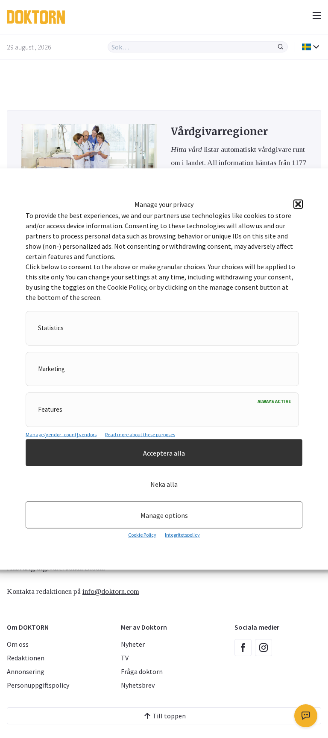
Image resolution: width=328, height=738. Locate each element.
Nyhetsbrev (138, 685)
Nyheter (133, 644)
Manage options (164, 515)
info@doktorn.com (110, 591)
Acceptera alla (164, 452)
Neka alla (164, 483)
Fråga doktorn (142, 671)
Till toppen (169, 716)
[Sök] (280, 47)
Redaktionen (25, 658)
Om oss (18, 644)
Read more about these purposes (140, 434)
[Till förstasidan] (94, 17)
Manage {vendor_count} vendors (61, 434)
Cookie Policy (142, 535)
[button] (298, 204)
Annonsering (25, 671)
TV (125, 658)
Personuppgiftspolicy (38, 685)
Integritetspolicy (182, 535)
